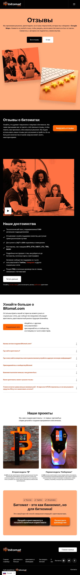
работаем (37, 285)
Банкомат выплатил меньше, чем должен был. (20, 372)
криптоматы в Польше (17, 561)
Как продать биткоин (43, 561)
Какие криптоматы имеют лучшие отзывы (18, 380)
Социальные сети (13, 327)
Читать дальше (12, 279)
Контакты (58, 560)
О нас (48, 40)
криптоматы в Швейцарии (30, 561)
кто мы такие (13, 285)
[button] (74, 4)
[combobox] (9, 573)
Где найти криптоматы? (11, 351)
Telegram (30, 262)
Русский (9, 573)
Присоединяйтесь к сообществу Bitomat (17, 365)
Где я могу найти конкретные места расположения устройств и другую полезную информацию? (37, 358)
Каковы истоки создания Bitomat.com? (17, 344)
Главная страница (68, 550)
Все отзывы (34, 40)
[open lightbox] (40, 187)
